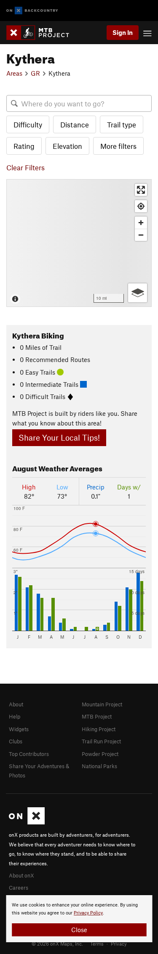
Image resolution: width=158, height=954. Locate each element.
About (16, 704)
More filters (118, 146)
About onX (21, 875)
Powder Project (100, 754)
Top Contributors (29, 754)
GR (35, 73)
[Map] (79, 243)
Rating (24, 146)
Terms (97, 943)
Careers (18, 887)
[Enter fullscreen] (141, 190)
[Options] (137, 292)
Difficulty (27, 124)
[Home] (42, 32)
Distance (74, 124)
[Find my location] (141, 206)
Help (14, 716)
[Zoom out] (141, 235)
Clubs (15, 741)
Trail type (121, 124)
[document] (79, 918)
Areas (14, 73)
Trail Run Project (101, 741)
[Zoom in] (141, 223)
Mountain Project (102, 704)
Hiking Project (98, 729)
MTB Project (97, 716)
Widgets (19, 729)
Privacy (119, 943)
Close (79, 929)
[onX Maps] (27, 822)
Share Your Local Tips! (59, 437)
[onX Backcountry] (32, 10)
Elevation (67, 146)
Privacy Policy (88, 913)
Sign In (122, 32)
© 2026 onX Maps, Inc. (57, 943)
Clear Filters (25, 167)
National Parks (99, 766)
